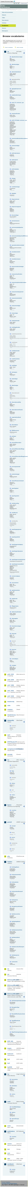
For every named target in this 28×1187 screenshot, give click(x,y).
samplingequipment (14, 529)
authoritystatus (14, 169)
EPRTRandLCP (11, 742)
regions (13, 1112)
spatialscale (14, 598)
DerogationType (14, 1007)
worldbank (10, 1164)
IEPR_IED (10, 1041)
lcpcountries (14, 1079)
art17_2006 (10, 685)
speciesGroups (14, 1118)
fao (8, 760)
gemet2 (9, 822)
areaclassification (14, 113)
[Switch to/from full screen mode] (19, 3)
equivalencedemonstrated (14, 245)
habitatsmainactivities (14, 930)
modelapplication (14, 327)
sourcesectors (14, 582)
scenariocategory (14, 576)
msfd (8, 1101)
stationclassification (14, 611)
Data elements (5, 20)
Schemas (4, 22)
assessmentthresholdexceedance (14, 138)
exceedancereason (14, 259)
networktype (14, 378)
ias (8, 969)
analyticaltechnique (14, 95)
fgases (9, 805)
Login (16, 3)
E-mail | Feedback (6, 1182)
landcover (10, 1053)
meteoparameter (14, 320)
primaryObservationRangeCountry (14, 456)
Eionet (8, 9)
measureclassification (14, 274)
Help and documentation (7, 12)
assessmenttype (14, 145)
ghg (8, 856)
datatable (14, 193)
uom (8, 1153)
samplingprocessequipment (14, 559)
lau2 (8, 1063)
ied (8, 974)
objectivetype (14, 385)
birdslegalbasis (14, 867)
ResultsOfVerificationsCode (14, 1013)
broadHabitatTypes (14, 1106)
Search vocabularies (9, 47)
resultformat (14, 512)
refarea (13, 783)
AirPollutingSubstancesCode (14, 1000)
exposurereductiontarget (14, 266)
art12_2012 (10, 674)
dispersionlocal (14, 199)
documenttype (14, 215)
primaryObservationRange (14, 448)
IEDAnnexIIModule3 (11, 985)
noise (9, 1125)
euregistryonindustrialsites (11, 749)
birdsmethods (14, 882)
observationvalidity (14, 402)
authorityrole (14, 159)
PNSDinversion (14, 430)
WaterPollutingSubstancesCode (14, 1032)
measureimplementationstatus (14, 282)
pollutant (14, 436)
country (13, 1169)
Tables (3, 17)
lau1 (8, 1059)
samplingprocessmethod (14, 564)
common (10, 709)
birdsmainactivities (14, 874)
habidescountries (14, 914)
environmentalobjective (14, 227)
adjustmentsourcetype (14, 56)
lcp (8, 1074)
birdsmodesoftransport (14, 891)
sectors (13, 1094)
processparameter (14, 466)
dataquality (10, 720)
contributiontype (14, 186)
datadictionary (11, 715)
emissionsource (14, 220)
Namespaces (5, 30)
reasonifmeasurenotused (14, 480)
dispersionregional (14, 206)
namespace (14, 372)
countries (14, 810)
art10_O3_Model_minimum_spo (14, 120)
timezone (14, 649)
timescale (14, 633)
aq (8, 51)
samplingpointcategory (14, 544)
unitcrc (13, 794)
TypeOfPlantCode (14, 1020)
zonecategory (14, 658)
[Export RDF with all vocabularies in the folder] (24, 53)
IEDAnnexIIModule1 (11, 979)
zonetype (14, 665)
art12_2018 (10, 679)
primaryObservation (14, 442)
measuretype (14, 313)
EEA (8, 1)
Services (4, 28)
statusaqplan (14, 618)
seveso (9, 1143)
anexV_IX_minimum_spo (14, 102)
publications (11, 1131)
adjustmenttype (14, 64)
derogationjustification (14, 906)
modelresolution (14, 358)
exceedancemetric (14, 251)
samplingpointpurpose (14, 551)
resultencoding (14, 503)
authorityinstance (14, 153)
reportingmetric (14, 495)
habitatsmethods (14, 937)
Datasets (4, 15)
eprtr (8, 735)
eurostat (9, 754)
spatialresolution (14, 590)
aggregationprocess (14, 88)
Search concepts (20, 47)
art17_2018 (10, 696)
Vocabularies (5, 25)
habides (9, 861)
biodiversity (10, 701)
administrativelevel (14, 71)
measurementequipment (14, 291)
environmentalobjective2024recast (14, 235)
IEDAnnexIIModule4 (11, 993)
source (13, 837)
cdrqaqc (14, 178)
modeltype (14, 365)
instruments (14, 961)
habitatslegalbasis (14, 921)
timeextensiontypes (14, 626)
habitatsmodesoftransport (14, 946)
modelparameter (14, 350)
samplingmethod (14, 537)
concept (13, 825)
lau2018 (9, 1067)
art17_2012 (10, 690)
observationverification (14, 409)
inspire (9, 1048)
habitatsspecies (14, 955)
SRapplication (14, 606)
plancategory (14, 424)
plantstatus (14, 1085)
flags (13, 771)
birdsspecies (14, 899)
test (8, 1149)
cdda (8, 705)
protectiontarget (14, 474)
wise (8, 1158)
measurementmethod (14, 298)
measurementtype (14, 305)
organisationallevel (14, 417)
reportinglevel (14, 488)
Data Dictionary (13, 9)
